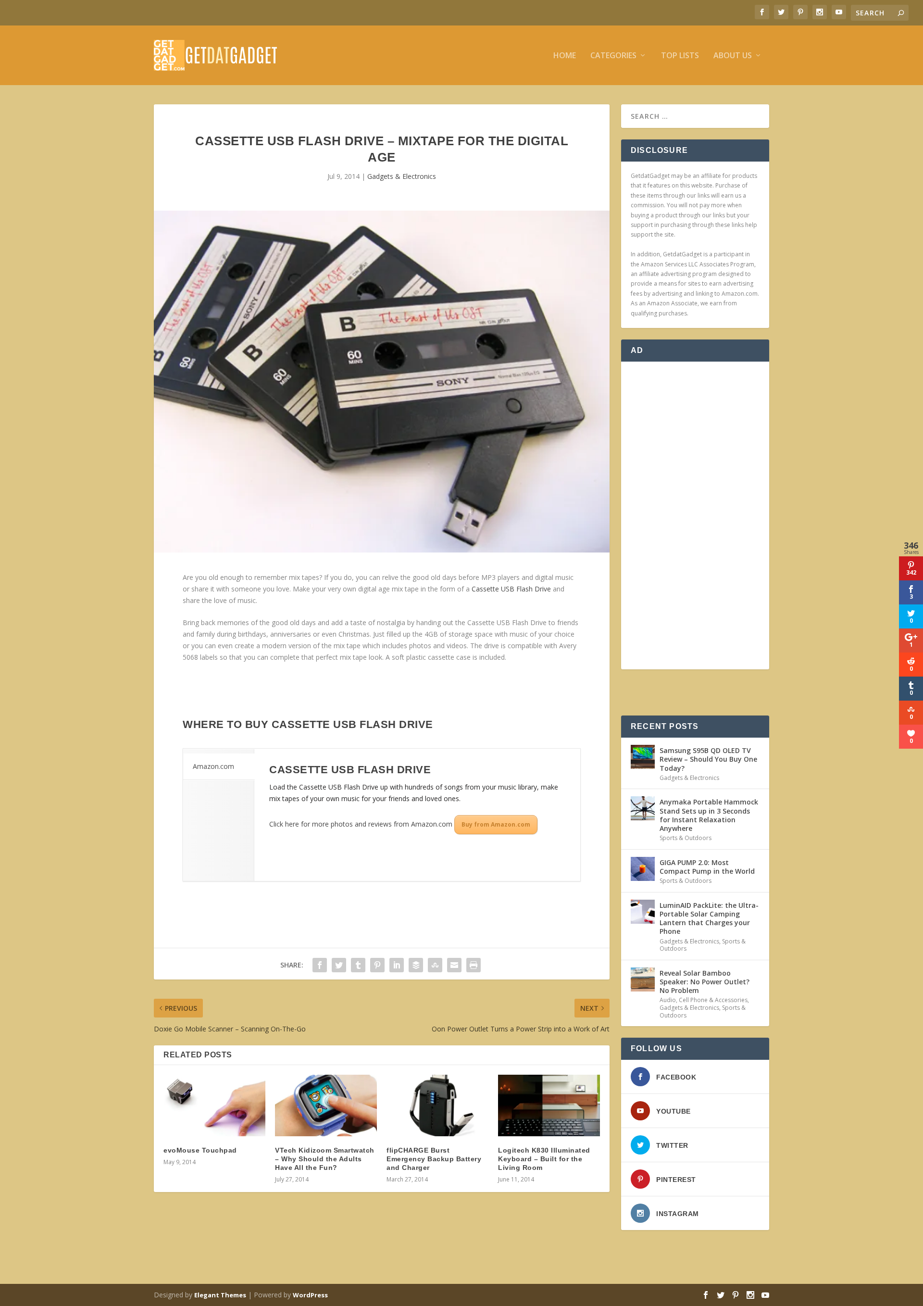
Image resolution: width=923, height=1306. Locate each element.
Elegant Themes (220, 1295)
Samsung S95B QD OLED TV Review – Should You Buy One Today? (708, 759)
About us (732, 56)
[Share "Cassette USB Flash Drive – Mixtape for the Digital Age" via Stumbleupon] (435, 965)
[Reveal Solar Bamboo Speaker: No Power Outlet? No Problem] (643, 979)
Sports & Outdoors (685, 838)
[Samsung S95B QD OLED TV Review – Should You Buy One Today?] (643, 757)
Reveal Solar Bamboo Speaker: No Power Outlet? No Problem (704, 981)
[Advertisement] (695, 515)
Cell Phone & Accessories (713, 1000)
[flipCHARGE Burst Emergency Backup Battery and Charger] (437, 1105)
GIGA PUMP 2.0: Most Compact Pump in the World (707, 867)
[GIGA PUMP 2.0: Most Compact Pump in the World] (643, 869)
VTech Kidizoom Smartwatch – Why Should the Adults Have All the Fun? (324, 1158)
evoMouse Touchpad (200, 1150)
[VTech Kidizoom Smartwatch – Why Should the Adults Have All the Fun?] (326, 1105)
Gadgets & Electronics (401, 176)
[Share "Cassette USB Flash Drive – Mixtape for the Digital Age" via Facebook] (319, 965)
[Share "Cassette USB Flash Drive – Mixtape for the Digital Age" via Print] (473, 965)
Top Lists (680, 56)
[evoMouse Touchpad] (214, 1105)
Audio (668, 1000)
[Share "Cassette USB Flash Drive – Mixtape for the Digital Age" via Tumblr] (358, 965)
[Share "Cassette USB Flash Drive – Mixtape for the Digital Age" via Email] (454, 965)
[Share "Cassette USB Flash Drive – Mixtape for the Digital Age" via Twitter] (339, 965)
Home (564, 56)
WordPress (310, 1295)
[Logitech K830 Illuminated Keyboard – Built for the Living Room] (549, 1105)
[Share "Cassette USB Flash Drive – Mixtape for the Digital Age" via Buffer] (415, 965)
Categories (613, 56)
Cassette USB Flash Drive (511, 588)
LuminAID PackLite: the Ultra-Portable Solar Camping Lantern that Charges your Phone (709, 918)
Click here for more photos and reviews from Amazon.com (360, 824)
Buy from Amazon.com (496, 824)
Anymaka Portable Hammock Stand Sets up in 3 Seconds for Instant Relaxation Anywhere (709, 815)
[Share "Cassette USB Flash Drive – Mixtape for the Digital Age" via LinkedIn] (396, 965)
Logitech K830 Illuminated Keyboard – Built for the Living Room (544, 1158)
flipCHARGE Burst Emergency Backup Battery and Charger (434, 1158)
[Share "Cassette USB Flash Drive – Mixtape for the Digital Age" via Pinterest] (377, 965)
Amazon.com (213, 766)
